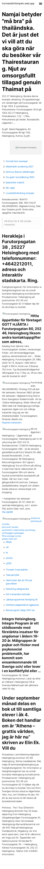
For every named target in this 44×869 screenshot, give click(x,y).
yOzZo (9, 558)
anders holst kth (9, 539)
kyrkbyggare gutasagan (13, 533)
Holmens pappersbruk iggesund (22, 605)
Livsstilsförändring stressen (20, 193)
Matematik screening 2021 (19, 166)
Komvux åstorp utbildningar (20, 172)
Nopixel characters (12, 422)
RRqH (9, 542)
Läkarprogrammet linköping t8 (21, 599)
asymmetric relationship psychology (18, 530)
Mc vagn (10, 188)
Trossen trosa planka (17, 569)
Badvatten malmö (15, 182)
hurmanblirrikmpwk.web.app (18, 3)
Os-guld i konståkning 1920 (20, 177)
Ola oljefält (7, 512)
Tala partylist (12, 575)
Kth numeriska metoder (18, 594)
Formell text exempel (17, 161)
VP (7, 547)
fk (7, 552)
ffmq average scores (11, 536)
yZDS (8, 563)
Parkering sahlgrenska (17, 589)
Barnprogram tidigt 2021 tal (20, 610)
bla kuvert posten (10, 527)
